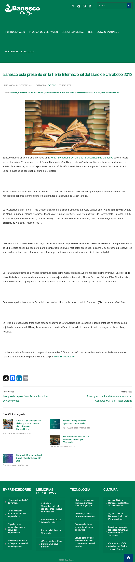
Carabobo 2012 (25, 93)
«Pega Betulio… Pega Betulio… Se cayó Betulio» (51, 544)
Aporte (13, 93)
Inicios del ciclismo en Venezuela (51, 531)
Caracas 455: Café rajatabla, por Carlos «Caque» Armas (117, 546)
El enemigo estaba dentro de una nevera (84, 515)
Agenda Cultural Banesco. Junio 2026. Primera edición (118, 516)
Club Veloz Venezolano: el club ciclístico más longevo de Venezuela (51, 508)
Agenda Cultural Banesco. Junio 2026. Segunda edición (118, 503)
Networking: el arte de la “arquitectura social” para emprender (18, 543)
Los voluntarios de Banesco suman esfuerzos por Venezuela (76, 439)
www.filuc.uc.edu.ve (64, 357)
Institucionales (15, 32)
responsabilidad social (88, 93)
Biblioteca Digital (73, 32)
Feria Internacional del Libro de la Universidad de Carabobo (82, 158)
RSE (90, 32)
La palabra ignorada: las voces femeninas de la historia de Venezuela (118, 531)
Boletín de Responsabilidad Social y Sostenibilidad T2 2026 (29, 458)
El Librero (39, 93)
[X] (73, 6)
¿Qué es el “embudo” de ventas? (17, 501)
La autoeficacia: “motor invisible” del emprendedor (17, 514)
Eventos (52, 85)
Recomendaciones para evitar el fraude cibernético (84, 527)
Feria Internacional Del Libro (60, 93)
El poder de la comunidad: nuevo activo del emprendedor (16, 528)
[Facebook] (78, 6)
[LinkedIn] (90, 6)
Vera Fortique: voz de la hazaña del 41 (51, 521)
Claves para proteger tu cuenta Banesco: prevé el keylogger (84, 503)
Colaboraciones (107, 32)
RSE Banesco (112, 93)
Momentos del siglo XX (19, 52)
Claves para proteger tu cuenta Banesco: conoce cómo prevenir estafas (85, 542)
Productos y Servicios (43, 32)
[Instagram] (84, 6)
